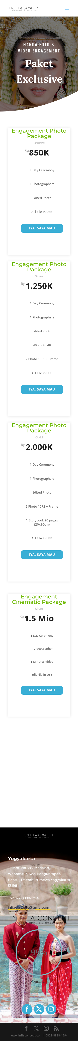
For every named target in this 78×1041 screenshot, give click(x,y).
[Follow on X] (39, 1009)
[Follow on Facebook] (27, 1009)
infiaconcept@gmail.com (29, 907)
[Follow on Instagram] (51, 1009)
